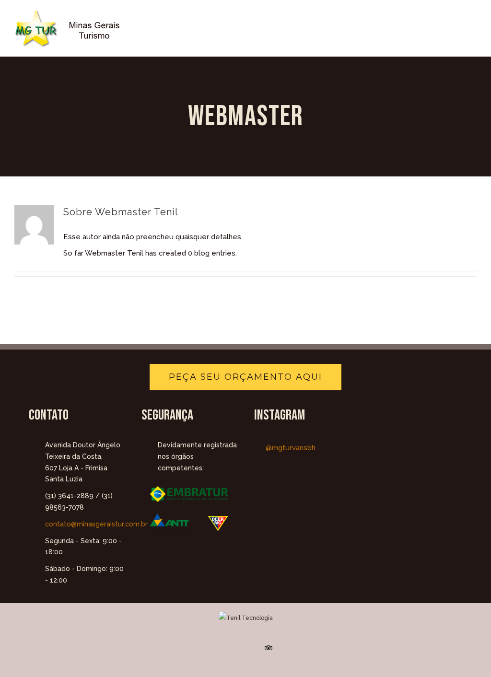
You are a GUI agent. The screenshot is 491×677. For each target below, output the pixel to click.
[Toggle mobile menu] (473, 27)
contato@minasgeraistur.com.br (84, 524)
